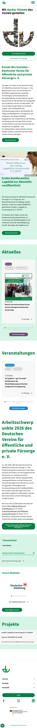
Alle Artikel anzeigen (18, 334)
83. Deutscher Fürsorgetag (18, 58)
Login (18, 695)
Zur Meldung (25, 319)
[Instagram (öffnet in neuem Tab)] (18, 700)
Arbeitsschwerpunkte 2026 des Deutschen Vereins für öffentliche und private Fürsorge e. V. (19, 526)
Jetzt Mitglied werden (18, 53)
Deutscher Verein (10, 140)
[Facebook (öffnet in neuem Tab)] (3, 700)
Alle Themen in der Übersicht (11, 561)
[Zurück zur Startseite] (4, 2)
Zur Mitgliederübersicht (17, 602)
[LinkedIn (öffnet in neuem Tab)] (33, 700)
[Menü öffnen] (33, 2)
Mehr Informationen (11, 233)
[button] (2, 726)
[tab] (4, 327)
